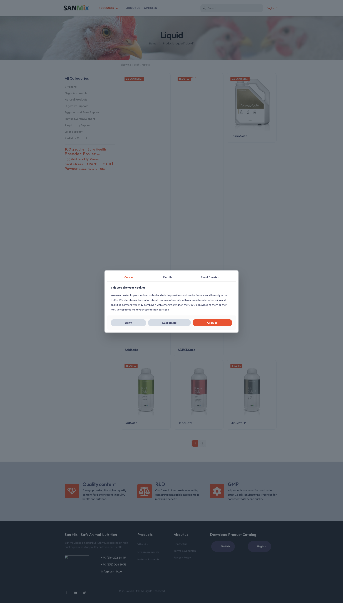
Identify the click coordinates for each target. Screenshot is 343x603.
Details (167, 277)
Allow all (212, 322)
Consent (129, 277)
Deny (128, 322)
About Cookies (210, 277)
